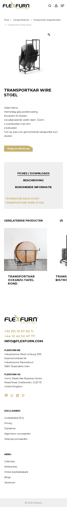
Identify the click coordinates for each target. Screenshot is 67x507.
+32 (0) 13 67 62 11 (19, 331)
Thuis (6, 20)
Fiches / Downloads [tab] (33, 173)
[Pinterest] (23, 395)
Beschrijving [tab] (33, 180)
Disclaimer (10, 428)
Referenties (10, 466)
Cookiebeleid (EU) (14, 418)
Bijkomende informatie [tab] (33, 187)
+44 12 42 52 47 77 (19, 336)
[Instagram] (12, 395)
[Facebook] (6, 395)
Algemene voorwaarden (17, 433)
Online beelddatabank (16, 472)
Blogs (7, 477)
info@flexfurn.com (23, 341)
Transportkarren (21, 20)
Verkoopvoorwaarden (16, 439)
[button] (62, 5)
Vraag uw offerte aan (18, 148)
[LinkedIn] (17, 395)
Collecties (9, 461)
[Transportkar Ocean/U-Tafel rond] (25, 249)
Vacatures (9, 482)
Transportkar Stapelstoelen (47, 20)
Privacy (8, 423)
